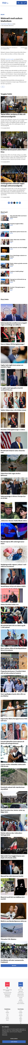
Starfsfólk (20, 997)
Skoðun (7, 1017)
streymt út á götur (10, 59)
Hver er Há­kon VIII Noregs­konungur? (13, 344)
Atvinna (20, 1014)
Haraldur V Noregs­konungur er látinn (13, 429)
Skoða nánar (4, 1034)
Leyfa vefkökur (14, 1041)
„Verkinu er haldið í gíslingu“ (17, 271)
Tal (20, 1023)
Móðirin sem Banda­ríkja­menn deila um (13, 921)
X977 (21, 1021)
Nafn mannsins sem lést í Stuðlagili (18, 247)
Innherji (20, 1011)
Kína (3, 86)
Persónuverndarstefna (7, 992)
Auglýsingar (21, 991)
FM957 (20, 1020)
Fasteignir (20, 1012)
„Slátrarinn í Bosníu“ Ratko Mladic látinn (14, 521)
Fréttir (7, 1011)
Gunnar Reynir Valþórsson (6, 24)
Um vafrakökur (20, 1002)
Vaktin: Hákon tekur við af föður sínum (13, 410)
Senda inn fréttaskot (20, 1003)
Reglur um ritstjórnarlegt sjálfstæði (7, 990)
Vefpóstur (20, 1000)
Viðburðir (20, 1015)
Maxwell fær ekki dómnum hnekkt (12, 876)
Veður (21, 1017)
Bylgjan (20, 1018)
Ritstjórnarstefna (21, 994)
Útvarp (7, 1020)
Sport (7, 1014)
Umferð (20, 999)
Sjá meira (14, 965)
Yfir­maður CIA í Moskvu (8, 939)
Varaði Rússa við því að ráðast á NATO (13, 586)
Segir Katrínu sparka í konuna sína (18, 231)
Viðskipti (7, 1012)
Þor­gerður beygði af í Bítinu (16, 223)
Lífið (7, 1015)
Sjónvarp (7, 1018)
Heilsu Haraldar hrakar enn (10, 604)
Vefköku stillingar (14, 1038)
